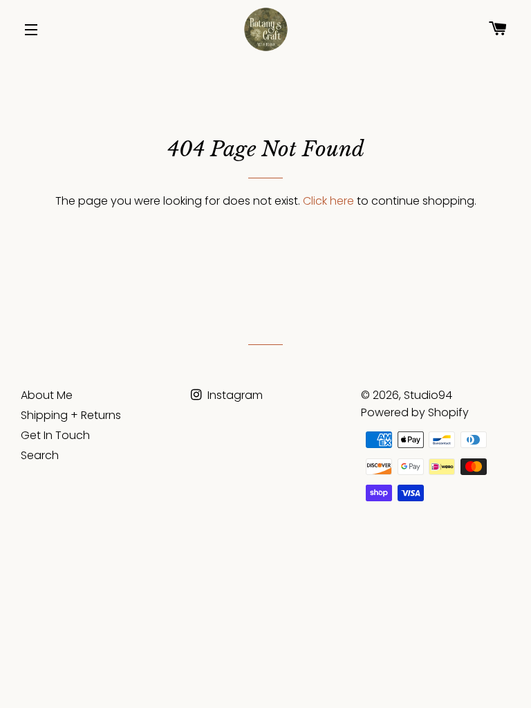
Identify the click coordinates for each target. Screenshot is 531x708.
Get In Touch (55, 435)
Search (40, 455)
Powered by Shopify (415, 412)
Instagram (234, 395)
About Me (47, 395)
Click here (328, 201)
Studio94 (428, 395)
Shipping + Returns (71, 415)
